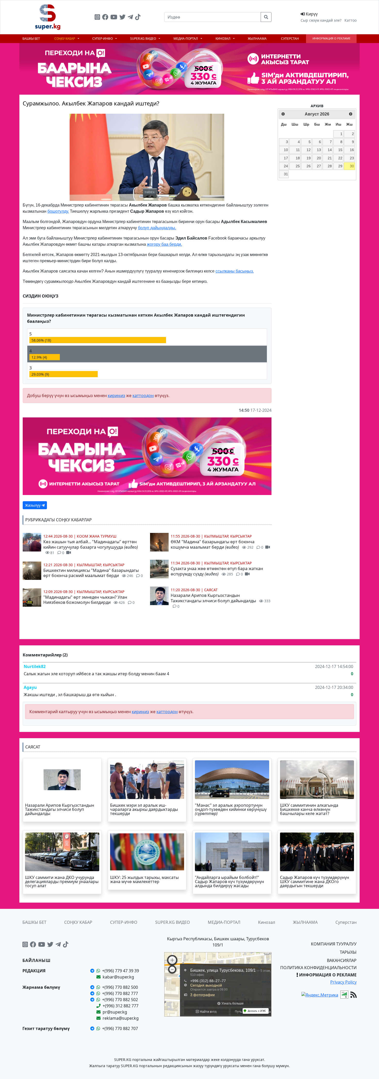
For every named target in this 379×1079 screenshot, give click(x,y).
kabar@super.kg (118, 977)
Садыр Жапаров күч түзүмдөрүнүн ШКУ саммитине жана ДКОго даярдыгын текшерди (314, 881)
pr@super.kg (115, 1012)
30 (352, 166)
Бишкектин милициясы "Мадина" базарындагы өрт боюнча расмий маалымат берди (93, 573)
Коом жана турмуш (97, 536)
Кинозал (223, 38)
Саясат (211, 589)
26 (309, 166)
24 (286, 166)
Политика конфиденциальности (318, 967)
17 (286, 158)
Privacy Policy (343, 982)
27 (319, 166)
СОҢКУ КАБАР (65, 38)
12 (309, 150)
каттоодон (143, 395)
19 (309, 158)
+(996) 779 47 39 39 (120, 971)
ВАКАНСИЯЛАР (342, 960)
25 (298, 166)
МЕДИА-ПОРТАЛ (186, 38)
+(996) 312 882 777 (120, 1006)
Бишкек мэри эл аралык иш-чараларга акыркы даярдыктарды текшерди (144, 809)
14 (330, 150)
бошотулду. (58, 211)
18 (298, 158)
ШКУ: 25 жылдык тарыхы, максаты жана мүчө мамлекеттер (144, 879)
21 (330, 158)
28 (330, 166)
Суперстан (290, 38)
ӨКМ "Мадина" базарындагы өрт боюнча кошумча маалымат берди (217, 544)
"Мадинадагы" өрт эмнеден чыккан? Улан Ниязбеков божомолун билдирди (89, 599)
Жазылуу (33, 505)
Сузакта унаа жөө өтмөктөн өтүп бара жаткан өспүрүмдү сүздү (217, 571)
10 (286, 150)
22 (340, 158)
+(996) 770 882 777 (120, 993)
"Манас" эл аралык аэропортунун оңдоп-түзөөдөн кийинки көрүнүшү (231, 809)
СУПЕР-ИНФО (102, 38)
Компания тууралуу (334, 944)
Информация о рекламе (331, 38)
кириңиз (116, 395)
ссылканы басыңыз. (235, 271)
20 (319, 158)
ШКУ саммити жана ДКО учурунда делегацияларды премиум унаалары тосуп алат (61, 881)
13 (319, 150)
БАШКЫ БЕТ (31, 38)
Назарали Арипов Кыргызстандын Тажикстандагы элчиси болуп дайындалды (220, 600)
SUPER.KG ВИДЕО (143, 38)
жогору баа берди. (164, 244)
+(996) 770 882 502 (120, 999)
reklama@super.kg (121, 1018)
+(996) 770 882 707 (120, 1028)
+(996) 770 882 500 (120, 987)
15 (340, 150)
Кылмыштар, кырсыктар (100, 564)
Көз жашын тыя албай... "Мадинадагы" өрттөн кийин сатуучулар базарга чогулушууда (90, 547)
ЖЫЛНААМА (257, 38)
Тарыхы (348, 952)
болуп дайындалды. (157, 228)
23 (352, 158)
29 (340, 166)
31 (286, 174)
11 (298, 150)
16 (352, 150)
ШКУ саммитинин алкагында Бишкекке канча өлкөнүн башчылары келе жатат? (309, 809)
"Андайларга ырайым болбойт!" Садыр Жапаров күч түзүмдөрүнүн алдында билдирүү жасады (229, 881)
